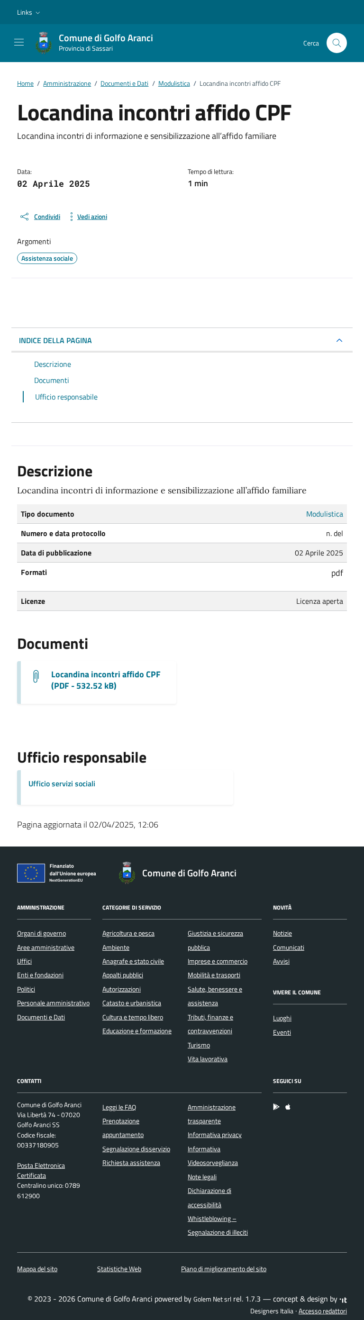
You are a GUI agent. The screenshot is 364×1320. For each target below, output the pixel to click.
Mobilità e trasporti (214, 975)
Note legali (202, 1177)
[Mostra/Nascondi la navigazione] (19, 42)
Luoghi (282, 1018)
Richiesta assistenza (131, 1162)
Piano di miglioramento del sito (223, 1269)
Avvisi (281, 961)
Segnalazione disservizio (136, 1149)
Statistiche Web (119, 1269)
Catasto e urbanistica (131, 1003)
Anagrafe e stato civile (133, 961)
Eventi (282, 1032)
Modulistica (324, 513)
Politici (26, 989)
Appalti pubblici (122, 975)
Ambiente (115, 947)
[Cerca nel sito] (337, 43)
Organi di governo (41, 933)
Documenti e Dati (41, 1017)
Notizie (282, 933)
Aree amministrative (45, 947)
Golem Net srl (212, 1299)
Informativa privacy (215, 1134)
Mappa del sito (37, 1269)
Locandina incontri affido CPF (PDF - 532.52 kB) (106, 680)
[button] (29, 12)
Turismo (199, 1045)
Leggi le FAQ (119, 1107)
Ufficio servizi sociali (61, 783)
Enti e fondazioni (40, 975)
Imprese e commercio (217, 961)
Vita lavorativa (208, 1059)
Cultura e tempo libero (132, 1017)
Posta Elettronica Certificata (41, 1170)
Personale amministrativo (53, 1003)
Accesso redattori (323, 1311)
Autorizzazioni (121, 989)
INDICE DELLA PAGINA (55, 340)
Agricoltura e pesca (128, 933)
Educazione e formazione (137, 1031)
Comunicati (288, 947)
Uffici (24, 961)
